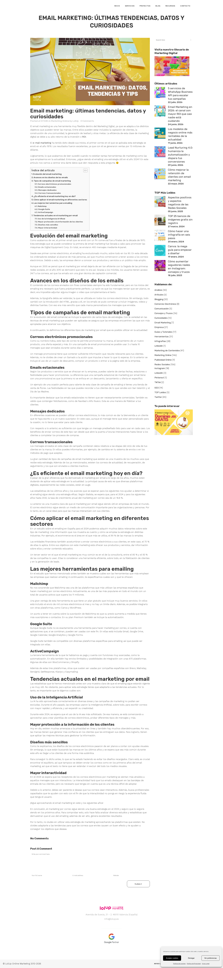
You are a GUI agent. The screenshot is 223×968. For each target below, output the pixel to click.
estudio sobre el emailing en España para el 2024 (63, 528)
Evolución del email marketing (47, 174)
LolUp (76, 121)
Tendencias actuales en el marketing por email (55, 215)
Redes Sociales (162, 364)
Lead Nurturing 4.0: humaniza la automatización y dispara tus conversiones (180, 154)
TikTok (157, 382)
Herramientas (161, 336)
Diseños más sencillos (48, 225)
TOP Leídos (160, 392)
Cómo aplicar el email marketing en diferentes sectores (60, 199)
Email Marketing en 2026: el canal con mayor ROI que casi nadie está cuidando (180, 114)
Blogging (158, 299)
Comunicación (161, 308)
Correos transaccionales (49, 193)
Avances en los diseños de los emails (51, 177)
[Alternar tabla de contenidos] (84, 170)
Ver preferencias (210, 958)
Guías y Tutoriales (163, 332)
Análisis (158, 290)
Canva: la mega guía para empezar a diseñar (180, 250)
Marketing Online (60, 121)
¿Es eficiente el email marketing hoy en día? (55, 196)
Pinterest (159, 377)
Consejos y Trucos (163, 313)
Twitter (158, 397)
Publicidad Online (163, 359)
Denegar (191, 958)
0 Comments (87, 121)
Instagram (159, 368)
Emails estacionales (47, 187)
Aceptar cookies (172, 958)
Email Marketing (162, 322)
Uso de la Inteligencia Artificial (51, 219)
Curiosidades (161, 318)
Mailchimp (42, 206)
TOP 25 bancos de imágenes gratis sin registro (180, 219)
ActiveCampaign (45, 212)
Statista (89, 494)
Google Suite (44, 209)
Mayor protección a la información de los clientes (60, 222)
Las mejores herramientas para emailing (53, 203)
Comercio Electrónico (165, 304)
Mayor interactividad (47, 228)
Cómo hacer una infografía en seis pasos (179, 235)
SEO (156, 387)
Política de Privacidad (194, 963)
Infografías (160, 341)
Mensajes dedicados (47, 190)
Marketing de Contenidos (167, 350)
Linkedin (158, 346)
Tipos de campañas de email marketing (52, 181)
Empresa (159, 327)
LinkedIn (158, 373)
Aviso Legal (205, 963)
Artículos (159, 294)
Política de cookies (179, 963)
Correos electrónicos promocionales (54, 184)
